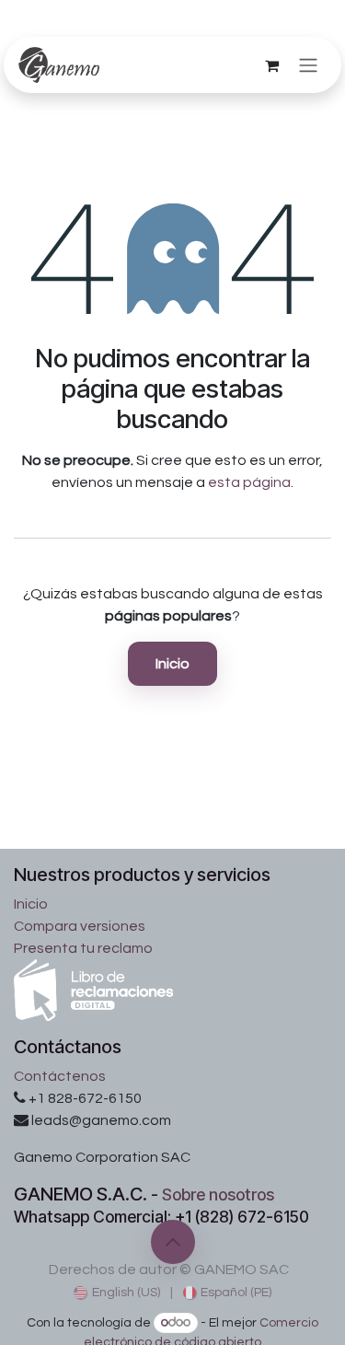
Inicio (172, 663)
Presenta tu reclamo (83, 948)
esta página (249, 482)
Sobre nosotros (218, 1194)
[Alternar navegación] (308, 65)
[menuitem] (117, 1293)
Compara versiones (79, 926)
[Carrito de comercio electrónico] (271, 65)
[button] (173, 1242)
